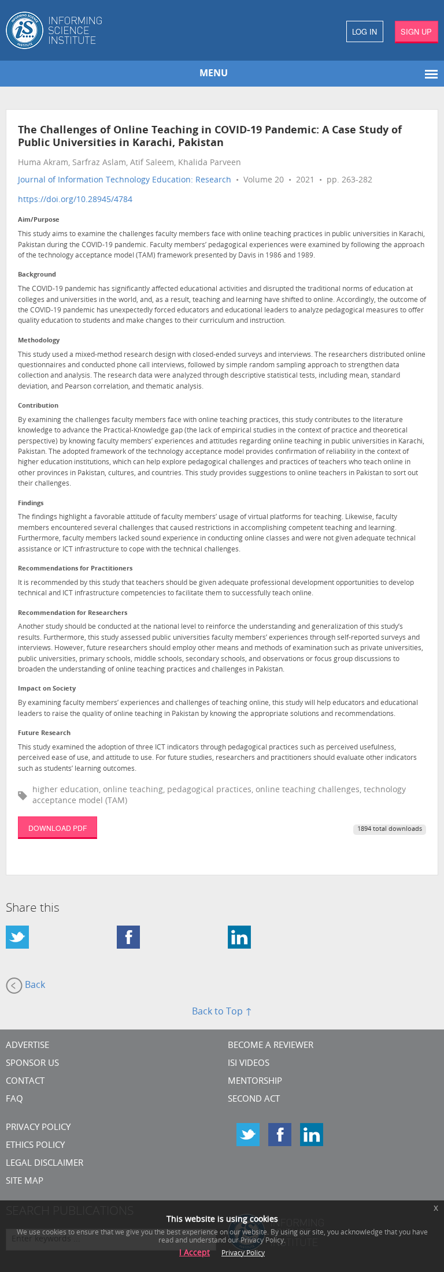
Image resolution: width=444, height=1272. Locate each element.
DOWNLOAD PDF (57, 828)
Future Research (44, 733)
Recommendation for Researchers (72, 613)
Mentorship (255, 1081)
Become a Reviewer (270, 1046)
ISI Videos (248, 1064)
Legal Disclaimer (44, 1163)
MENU (213, 74)
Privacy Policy (38, 1128)
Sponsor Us (32, 1064)
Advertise (27, 1046)
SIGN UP (416, 31)
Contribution (38, 406)
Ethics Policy (35, 1146)
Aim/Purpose (39, 220)
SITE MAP (24, 1181)
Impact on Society (47, 689)
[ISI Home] (111, 30)
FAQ (14, 1099)
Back (34, 985)
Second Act (254, 1099)
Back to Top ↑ (222, 1012)
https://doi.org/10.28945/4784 (75, 200)
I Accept (194, 1253)
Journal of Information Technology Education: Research (124, 180)
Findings (30, 504)
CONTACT (25, 1081)
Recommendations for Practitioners (75, 569)
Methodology (39, 341)
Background (37, 275)
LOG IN (364, 31)
